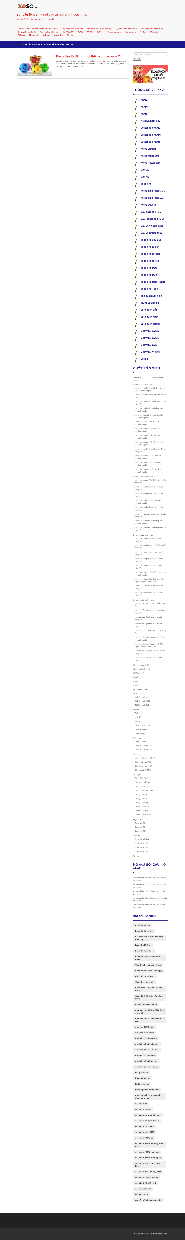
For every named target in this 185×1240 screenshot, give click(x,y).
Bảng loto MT (140, 823)
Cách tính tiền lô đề (144, 982)
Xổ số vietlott (148, 148)
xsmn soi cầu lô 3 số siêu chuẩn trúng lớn (148, 566)
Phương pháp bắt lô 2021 (147, 1089)
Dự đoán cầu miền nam (126, 29)
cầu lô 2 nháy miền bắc (146, 1004)
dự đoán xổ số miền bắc (146, 1067)
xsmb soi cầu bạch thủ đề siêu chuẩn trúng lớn (150, 402)
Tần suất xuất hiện (151, 295)
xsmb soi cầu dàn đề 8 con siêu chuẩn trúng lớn (148, 436)
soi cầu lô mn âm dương (146, 1177)
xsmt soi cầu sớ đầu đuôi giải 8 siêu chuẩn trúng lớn (149, 638)
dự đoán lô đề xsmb (144, 1033)
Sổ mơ (70, 35)
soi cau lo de (141, 1104)
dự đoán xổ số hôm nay (146, 1061)
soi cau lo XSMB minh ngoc (148, 1158)
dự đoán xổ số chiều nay (146, 1044)
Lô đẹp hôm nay (142, 1078)
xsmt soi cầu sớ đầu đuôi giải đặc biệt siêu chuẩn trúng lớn (148, 645)
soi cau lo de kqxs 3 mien (147, 1121)
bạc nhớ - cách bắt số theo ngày (147, 957)
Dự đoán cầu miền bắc (72, 29)
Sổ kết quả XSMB (151, 127)
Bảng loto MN (140, 827)
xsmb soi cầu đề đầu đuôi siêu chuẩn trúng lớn (150, 481)
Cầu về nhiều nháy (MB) (144, 758)
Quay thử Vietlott (150, 351)
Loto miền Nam (149, 316)
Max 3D (145, 169)
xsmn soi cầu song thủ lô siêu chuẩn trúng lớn (150, 587)
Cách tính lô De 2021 (144, 976)
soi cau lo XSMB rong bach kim (147, 1164)
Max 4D (145, 176)
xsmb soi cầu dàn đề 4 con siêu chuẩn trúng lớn (148, 423)
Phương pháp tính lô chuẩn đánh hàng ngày (148, 1096)
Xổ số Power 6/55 (151, 162)
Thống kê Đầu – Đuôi (153, 282)
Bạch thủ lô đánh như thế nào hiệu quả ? (88, 56)
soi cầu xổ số (141, 1194)
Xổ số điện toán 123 (152, 198)
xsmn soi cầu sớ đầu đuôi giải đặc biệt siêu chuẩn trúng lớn (149, 580)
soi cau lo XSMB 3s (144, 1138)
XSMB (80, 32)
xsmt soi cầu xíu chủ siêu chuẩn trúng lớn (148, 658)
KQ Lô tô (46, 35)
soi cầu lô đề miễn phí (145, 1183)
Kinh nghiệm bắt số (49, 32)
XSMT (99, 32)
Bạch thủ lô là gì (142, 945)
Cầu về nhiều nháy (151, 232)
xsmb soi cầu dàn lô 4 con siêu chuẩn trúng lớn (147, 463)
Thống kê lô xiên (150, 253)
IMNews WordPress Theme (157, 1234)
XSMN (89, 32)
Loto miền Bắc (149, 309)
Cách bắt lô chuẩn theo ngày (148, 971)
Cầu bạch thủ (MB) (151, 211)
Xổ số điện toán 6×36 (143, 750)
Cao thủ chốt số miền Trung (148, 965)
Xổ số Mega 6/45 (150, 155)
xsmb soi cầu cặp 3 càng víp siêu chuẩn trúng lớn (148, 416)
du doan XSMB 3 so (144, 1027)
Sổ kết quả (131, 32)
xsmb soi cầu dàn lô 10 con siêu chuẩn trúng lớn (148, 457)
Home (19, 44)
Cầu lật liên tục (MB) (152, 219)
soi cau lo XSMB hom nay (147, 1152)
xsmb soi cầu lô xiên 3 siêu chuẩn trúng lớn (148, 494)
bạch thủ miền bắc (143, 951)
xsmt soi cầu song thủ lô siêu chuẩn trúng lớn (149, 652)
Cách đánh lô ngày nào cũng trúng (148, 989)
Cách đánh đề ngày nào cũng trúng (149, 997)
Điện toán (154, 32)
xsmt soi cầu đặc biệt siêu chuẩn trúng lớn (148, 618)
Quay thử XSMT (150, 345)
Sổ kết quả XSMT (150, 142)
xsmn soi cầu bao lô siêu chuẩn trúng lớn (147, 539)
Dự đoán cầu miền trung (152, 29)
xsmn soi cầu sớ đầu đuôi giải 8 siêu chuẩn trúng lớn (150, 573)
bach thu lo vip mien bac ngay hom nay (149, 938)
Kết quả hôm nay (114, 32)
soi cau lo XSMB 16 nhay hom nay (149, 1144)
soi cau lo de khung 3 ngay (147, 1115)
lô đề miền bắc (142, 1084)
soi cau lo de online (144, 1126)
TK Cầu (21, 35)
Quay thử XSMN (150, 337)
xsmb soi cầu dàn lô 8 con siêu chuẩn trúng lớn (147, 501)
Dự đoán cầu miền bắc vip (99, 29)
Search (137, 59)
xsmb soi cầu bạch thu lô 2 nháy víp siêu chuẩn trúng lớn (149, 389)
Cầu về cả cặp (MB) (152, 225)
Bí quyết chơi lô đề (27, 32)
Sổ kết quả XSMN (151, 134)
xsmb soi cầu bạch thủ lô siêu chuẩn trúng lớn (150, 450)
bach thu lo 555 (142, 925)
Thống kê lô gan (150, 246)
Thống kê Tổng (149, 288)
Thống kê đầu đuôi (151, 240)
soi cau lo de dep (143, 1109)
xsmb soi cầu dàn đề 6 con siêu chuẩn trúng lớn (148, 429)
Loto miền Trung (150, 324)
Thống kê (33, 35)
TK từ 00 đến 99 (150, 303)
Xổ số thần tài (149, 204)
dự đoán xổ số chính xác (146, 1050)
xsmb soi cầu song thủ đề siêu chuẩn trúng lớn (150, 515)
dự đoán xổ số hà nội (145, 1055)
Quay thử (58, 35)
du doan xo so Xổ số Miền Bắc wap (149, 1019)
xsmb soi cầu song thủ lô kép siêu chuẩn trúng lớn (148, 522)
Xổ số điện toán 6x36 (153, 190)
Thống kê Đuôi (149, 274)
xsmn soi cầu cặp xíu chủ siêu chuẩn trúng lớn (150, 546)
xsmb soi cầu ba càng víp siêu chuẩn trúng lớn (150, 396)
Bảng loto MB (140, 831)
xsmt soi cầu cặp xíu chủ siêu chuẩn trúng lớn (149, 611)
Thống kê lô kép (150, 261)
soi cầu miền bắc (143, 1189)
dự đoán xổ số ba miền (146, 1038)
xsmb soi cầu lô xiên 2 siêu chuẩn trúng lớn (148, 488)
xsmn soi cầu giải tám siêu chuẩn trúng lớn (148, 560)
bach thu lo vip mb (144, 931)
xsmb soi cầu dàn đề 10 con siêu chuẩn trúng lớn (148, 443)
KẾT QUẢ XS (68, 32)
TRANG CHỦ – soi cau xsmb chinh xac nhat (38, 29)
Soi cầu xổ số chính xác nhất (148, 1200)
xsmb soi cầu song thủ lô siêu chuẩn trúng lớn (150, 528)
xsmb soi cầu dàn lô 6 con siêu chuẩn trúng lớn (147, 470)
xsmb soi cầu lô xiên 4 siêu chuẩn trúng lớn (148, 508)
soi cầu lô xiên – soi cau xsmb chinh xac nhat (52, 14)
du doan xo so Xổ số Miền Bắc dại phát (149, 1011)
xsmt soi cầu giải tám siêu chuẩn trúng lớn (148, 625)
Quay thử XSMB (150, 330)
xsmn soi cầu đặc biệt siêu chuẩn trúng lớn (148, 553)
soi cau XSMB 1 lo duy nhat (148, 1172)
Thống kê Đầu (149, 267)
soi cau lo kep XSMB (144, 1132)
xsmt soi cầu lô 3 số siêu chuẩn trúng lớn (150, 631)
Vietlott (143, 32)
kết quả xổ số (141, 1072)
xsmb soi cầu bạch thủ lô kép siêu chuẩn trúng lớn (148, 409)
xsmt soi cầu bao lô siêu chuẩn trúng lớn (150, 604)
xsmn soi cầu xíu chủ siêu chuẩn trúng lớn (148, 593)
